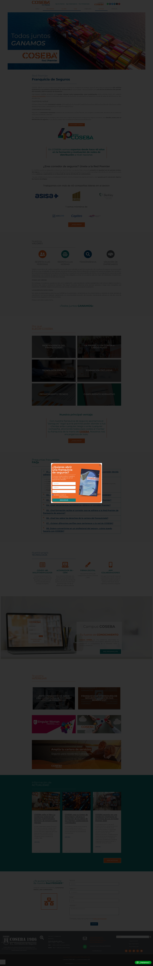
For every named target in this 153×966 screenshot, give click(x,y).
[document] (76, 483)
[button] (143, 962)
